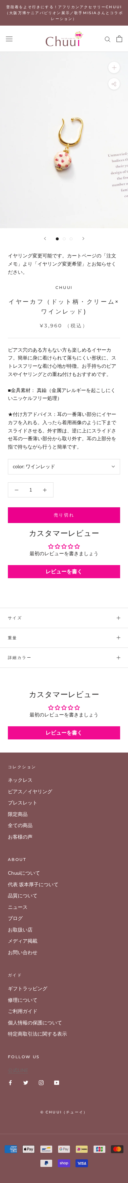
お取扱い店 (20, 930)
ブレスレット (22, 803)
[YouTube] (56, 1082)
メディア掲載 (22, 941)
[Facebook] (10, 1082)
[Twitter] (25, 1082)
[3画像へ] (71, 238)
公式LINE (18, 1070)
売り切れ (64, 514)
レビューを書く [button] (64, 571)
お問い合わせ (22, 952)
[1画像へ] (57, 238)
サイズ (15, 617)
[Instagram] (41, 1082)
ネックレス (20, 780)
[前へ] (45, 238)
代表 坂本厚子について (33, 884)
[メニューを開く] (9, 38)
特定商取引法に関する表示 (37, 1034)
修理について (22, 1000)
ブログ (15, 918)
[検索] (108, 39)
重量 (12, 637)
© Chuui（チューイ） (64, 1112)
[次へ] (83, 238)
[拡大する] (114, 67)
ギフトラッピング (27, 988)
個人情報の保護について (35, 1022)
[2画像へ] (64, 238)
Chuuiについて (24, 873)
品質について (22, 895)
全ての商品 (20, 825)
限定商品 (18, 814)
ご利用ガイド (22, 1011)
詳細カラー (20, 657)
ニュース (18, 907)
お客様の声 (20, 837)
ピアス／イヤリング (30, 791)
